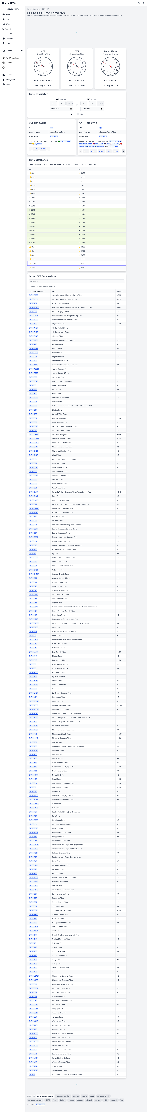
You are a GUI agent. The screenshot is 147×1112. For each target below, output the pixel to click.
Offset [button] (119, 291)
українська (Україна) (63, 1096)
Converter (36, 9)
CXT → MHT (33, 726)
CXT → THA (33, 939)
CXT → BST (33, 406)
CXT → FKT (33, 562)
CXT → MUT (33, 750)
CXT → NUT (33, 791)
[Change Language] (139, 3)
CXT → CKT (33, 463)
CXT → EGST (33, 537)
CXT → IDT (33, 644)
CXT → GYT (33, 603)
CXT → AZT (33, 377)
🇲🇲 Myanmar (37, 144)
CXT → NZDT (33, 795)
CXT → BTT (33, 410)
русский (76, 1096)
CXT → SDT (33, 902)
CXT (100, 128)
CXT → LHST (33, 693)
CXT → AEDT (33, 316)
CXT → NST (33, 783)
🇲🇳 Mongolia (99, 146)
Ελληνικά (89, 1100)
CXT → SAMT (33, 886)
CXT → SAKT (33, 882)
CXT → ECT (33, 521)
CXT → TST (33, 968)
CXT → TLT (33, 951)
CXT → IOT (33, 648)
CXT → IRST (33, 660)
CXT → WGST (33, 1041)
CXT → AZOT (33, 373)
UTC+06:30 (54, 136)
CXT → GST (33, 599)
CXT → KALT (33, 672)
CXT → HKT (33, 615)
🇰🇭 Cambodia (98, 144)
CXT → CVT (33, 488)
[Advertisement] (76, 32)
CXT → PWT (33, 861)
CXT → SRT (33, 918)
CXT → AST (33, 361)
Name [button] (54, 291)
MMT (43, 149)
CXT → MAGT (34, 701)
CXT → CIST (33, 459)
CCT (51, 128)
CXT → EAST (33, 512)
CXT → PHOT (33, 828)
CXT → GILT (33, 586)
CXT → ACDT (33, 295)
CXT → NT (32, 787)
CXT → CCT (33, 418)
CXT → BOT (33, 393)
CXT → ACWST (34, 307)
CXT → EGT (33, 541)
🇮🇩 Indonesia (113, 146)
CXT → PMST (33, 849)
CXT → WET (33, 1037)
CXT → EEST (33, 529)
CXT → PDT (33, 812)
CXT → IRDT (33, 652)
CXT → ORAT (33, 808)
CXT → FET (33, 549)
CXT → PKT (33, 841)
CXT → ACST (33, 299)
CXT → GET (33, 578)
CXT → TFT (33, 935)
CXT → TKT (33, 947)
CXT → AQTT (33, 352)
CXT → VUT (33, 1017)
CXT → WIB (33, 1050)
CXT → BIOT (33, 381)
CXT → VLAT (33, 1005)
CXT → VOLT (33, 1009)
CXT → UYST (33, 988)
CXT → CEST (33, 426)
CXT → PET (33, 816)
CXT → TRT (33, 964)
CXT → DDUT (33, 500)
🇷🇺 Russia (90, 146)
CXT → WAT (33, 1029)
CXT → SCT (33, 898)
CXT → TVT (33, 972)
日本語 (48, 1100)
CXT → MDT (33, 713)
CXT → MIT (33, 734)
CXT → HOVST (34, 623)
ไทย (122, 1100)
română (97, 1100)
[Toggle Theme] (143, 3)
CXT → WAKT (33, 1021)
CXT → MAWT (34, 709)
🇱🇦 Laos (107, 144)
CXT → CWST (33, 492)
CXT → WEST (33, 1033)
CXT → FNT (33, 566)
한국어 (55, 1100)
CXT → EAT (33, 516)
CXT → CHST (33, 451)
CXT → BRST (33, 398)
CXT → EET (33, 533)
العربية (92, 1096)
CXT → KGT (33, 676)
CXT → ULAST (34, 976)
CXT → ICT (32, 635)
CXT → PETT (33, 820)
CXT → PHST (33, 832)
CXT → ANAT (33, 348)
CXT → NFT (33, 771)
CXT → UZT (33, 996)
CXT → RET (33, 873)
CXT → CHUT (33, 455)
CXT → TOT (33, 959)
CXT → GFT (33, 582)
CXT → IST (32, 664)
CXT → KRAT (33, 685)
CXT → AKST (33, 332)
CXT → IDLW (33, 640)
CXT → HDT (33, 611)
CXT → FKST (33, 558)
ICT (109, 151)
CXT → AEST (33, 320)
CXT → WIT (33, 1054)
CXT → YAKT (33, 1066)
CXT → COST (33, 475)
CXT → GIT (33, 590)
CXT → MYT (33, 758)
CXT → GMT (33, 594)
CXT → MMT (33, 738)
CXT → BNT (33, 389)
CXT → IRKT (33, 656)
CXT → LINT (33, 697)
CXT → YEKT (33, 1070)
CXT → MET (33, 722)
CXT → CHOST (34, 443)
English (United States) (45, 1096)
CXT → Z (32, 1074)
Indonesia (114, 1100)
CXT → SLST (33, 910)
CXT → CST (33, 484)
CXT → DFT (33, 504)
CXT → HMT (33, 619)
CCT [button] (30, 169)
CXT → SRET (33, 914)
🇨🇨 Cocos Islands (64, 141)
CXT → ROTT (33, 877)
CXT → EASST (34, 508)
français (71, 1100)
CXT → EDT (33, 525)
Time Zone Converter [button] (36, 291)
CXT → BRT (33, 402)
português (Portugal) (35, 1100)
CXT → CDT (33, 422)
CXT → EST (33, 545)
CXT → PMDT (34, 845)
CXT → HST (33, 631)
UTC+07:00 (103, 136)
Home (29, 9)
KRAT (116, 151)
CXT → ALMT (33, 336)
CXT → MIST (33, 730)
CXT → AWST (33, 365)
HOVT (101, 151)
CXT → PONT (33, 853)
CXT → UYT (33, 992)
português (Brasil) (103, 1096)
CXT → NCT (33, 763)
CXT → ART (33, 357)
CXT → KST (33, 689)
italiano (62, 1100)
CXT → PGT (33, 824)
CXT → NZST (33, 799)
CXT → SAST (33, 890)
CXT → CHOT (33, 447)
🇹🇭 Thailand (114, 144)
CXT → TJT (32, 943)
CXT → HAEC (33, 607)
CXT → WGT (33, 1046)
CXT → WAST (33, 1025)
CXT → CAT (33, 414)
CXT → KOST (33, 681)
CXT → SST (33, 923)
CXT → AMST (33, 340)
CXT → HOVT (33, 627)
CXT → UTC (33, 984)
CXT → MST (33, 746)
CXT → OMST (34, 804)
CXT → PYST (33, 865)
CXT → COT (33, 480)
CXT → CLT (33, 471)
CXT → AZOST (34, 369)
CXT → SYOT (33, 927)
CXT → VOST (33, 1013)
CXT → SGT (33, 906)
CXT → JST (32, 668)
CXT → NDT (33, 767)
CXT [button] (79, 169)
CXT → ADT (33, 311)
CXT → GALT (33, 570)
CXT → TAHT (33, 931)
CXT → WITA (33, 1058)
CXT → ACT (33, 303)
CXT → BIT (32, 385)
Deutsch (80, 1100)
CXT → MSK (33, 742)
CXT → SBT (33, 894)
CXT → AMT (33, 344)
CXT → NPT (33, 779)
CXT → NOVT (33, 775)
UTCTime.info (40, 1104)
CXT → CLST (33, 467)
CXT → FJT (32, 553)
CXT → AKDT (33, 328)
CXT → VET (33, 1000)
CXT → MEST (33, 717)
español (84, 1096)
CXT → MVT (33, 754)
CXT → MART (33, 705)
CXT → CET (33, 430)
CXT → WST (33, 1062)
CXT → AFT (33, 324)
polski (106, 1100)
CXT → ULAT (33, 980)
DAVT (93, 151)
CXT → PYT (33, 869)
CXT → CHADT (34, 434)
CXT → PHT (33, 836)
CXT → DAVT (33, 496)
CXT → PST (33, 857)
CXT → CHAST (34, 439)
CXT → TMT (33, 955)
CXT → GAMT (34, 574)
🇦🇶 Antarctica (114, 141)
